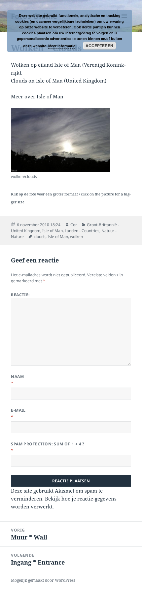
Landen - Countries (82, 230)
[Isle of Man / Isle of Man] (60, 140)
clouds (40, 236)
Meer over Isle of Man (37, 96)
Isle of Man (52, 230)
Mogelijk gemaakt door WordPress (43, 580)
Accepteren (99, 46)
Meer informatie (61, 45)
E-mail (18, 410)
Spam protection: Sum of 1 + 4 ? (48, 444)
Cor (73, 224)
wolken (76, 236)
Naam (17, 376)
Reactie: (20, 294)
